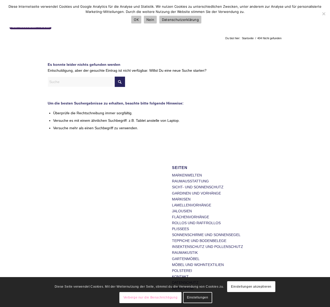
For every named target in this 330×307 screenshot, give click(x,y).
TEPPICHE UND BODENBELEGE (199, 241)
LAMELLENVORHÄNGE (191, 205)
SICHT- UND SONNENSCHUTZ (198, 187)
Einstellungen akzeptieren (251, 286)
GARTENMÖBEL (186, 259)
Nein (150, 20)
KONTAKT (180, 276)
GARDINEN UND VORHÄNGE (196, 193)
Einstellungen (197, 297)
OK (136, 20)
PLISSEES (180, 229)
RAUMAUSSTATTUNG (190, 181)
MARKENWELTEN (187, 175)
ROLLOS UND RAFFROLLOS (196, 223)
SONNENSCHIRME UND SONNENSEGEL (206, 235)
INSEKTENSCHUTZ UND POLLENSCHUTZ (207, 247)
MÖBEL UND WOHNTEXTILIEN (198, 265)
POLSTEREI (182, 271)
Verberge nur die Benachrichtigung (150, 297)
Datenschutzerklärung (180, 20)
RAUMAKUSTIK (185, 253)
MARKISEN (181, 199)
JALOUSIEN (182, 211)
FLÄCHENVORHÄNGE (190, 217)
